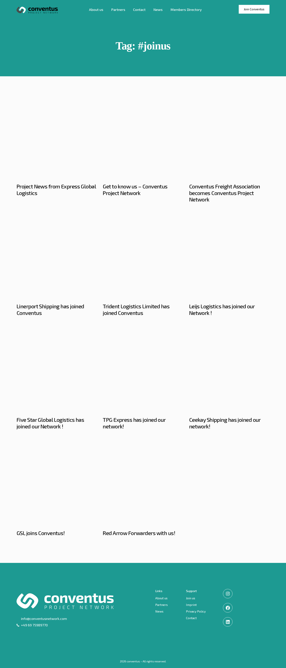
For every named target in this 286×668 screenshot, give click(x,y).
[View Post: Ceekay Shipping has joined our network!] (229, 369)
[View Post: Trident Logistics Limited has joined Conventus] (143, 256)
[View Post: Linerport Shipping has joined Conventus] (57, 256)
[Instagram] (227, 593)
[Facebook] (227, 607)
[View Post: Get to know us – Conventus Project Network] (143, 136)
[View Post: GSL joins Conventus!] (57, 482)
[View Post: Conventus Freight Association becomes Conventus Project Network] (229, 136)
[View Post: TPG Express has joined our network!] (143, 369)
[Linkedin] (227, 622)
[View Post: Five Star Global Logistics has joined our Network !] (57, 369)
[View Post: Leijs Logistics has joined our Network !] (229, 256)
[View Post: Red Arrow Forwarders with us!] (143, 482)
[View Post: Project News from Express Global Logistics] (57, 136)
